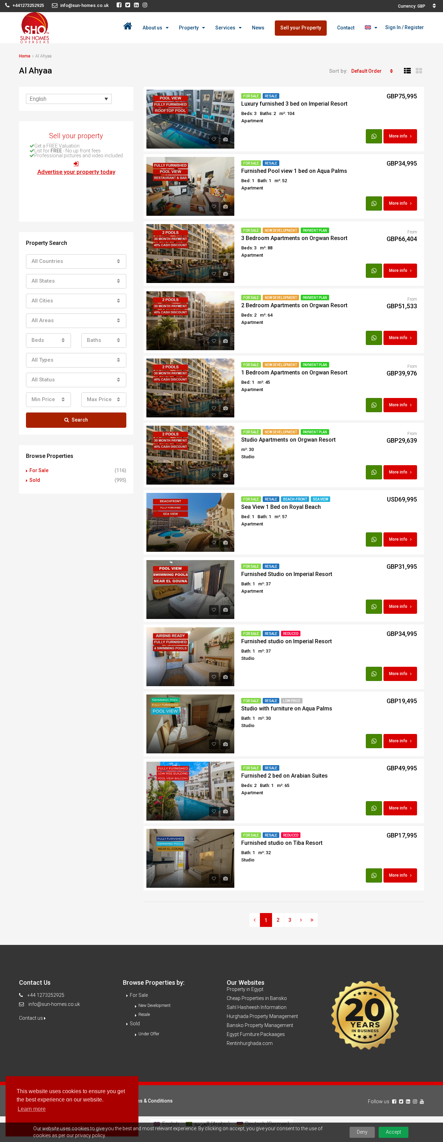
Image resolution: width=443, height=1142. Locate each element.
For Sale (251, 96)
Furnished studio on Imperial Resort (286, 641)
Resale (271, 96)
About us (152, 27)
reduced (290, 634)
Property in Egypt (245, 989)
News (258, 27)
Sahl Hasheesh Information (257, 1007)
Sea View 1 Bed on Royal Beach (281, 507)
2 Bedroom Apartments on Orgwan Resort (294, 305)
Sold (34, 480)
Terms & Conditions (150, 1101)
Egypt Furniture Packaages (256, 1034)
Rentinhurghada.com (250, 1043)
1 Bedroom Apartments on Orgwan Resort (294, 372)
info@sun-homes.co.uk (54, 1004)
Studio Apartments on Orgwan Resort (288, 439)
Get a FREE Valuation (57, 146)
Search (80, 420)
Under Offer (148, 1034)
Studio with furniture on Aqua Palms (286, 708)
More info (398, 136)
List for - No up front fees (67, 150)
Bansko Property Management (260, 1025)
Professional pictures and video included (78, 155)
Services (225, 27)
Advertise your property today (76, 171)
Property (189, 27)
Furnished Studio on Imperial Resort (286, 574)
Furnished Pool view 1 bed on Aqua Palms (294, 171)
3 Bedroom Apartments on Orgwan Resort (294, 238)
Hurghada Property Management (262, 1016)
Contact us (31, 1018)
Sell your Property (300, 27)
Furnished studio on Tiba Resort (282, 843)
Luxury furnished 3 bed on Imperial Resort (294, 103)
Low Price (291, 701)
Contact (345, 27)
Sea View (320, 499)
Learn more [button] (32, 1109)
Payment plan (315, 230)
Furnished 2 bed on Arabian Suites (284, 775)
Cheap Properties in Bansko (257, 998)
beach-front (295, 499)
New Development (281, 230)
